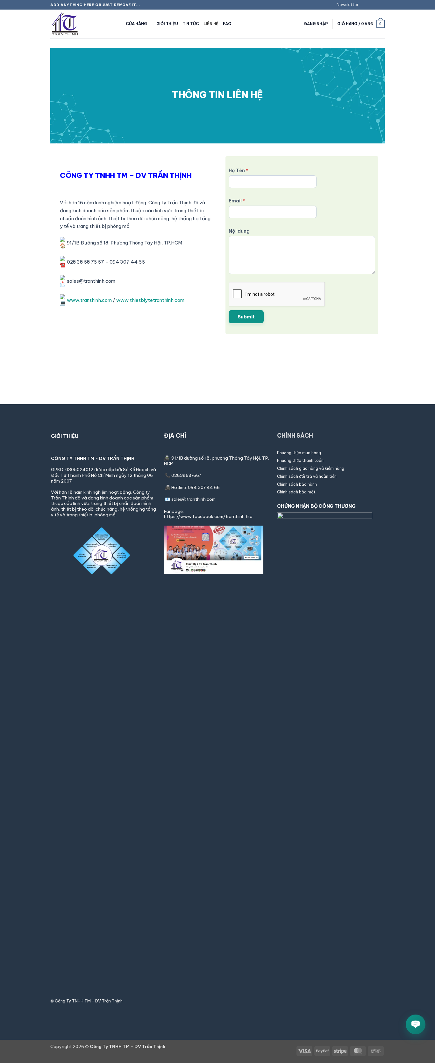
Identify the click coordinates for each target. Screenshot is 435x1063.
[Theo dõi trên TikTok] (217, 1001)
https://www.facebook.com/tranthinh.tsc (208, 516)
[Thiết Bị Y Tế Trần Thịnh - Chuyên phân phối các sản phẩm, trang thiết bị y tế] (82, 24)
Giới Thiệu (167, 23)
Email (237, 201)
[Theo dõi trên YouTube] (224, 1001)
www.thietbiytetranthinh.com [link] (150, 300)
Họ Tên (238, 170)
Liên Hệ (211, 23)
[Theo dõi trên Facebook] (364, 5)
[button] (344, 5)
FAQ (227, 23)
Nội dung (239, 231)
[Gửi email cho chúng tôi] (381, 5)
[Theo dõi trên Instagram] (370, 5)
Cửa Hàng (136, 23)
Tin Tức (190, 23)
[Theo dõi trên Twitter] (376, 5)
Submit (246, 317)
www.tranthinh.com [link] (89, 300)
